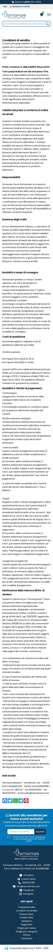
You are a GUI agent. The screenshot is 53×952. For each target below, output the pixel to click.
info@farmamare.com (28, 886)
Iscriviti (40, 831)
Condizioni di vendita (26, 910)
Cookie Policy (26, 917)
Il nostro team (28, 879)
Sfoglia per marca (26, 928)
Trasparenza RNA (26, 907)
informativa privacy (37, 837)
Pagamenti (26, 924)
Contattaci (26, 938)
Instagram (28, 893)
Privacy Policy (26, 914)
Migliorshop (28, 948)
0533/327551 (28, 882)
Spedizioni (26, 921)
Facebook (29, 890)
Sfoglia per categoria (26, 931)
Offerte (26, 934)
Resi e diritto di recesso (26, 858)
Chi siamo (28, 875)
